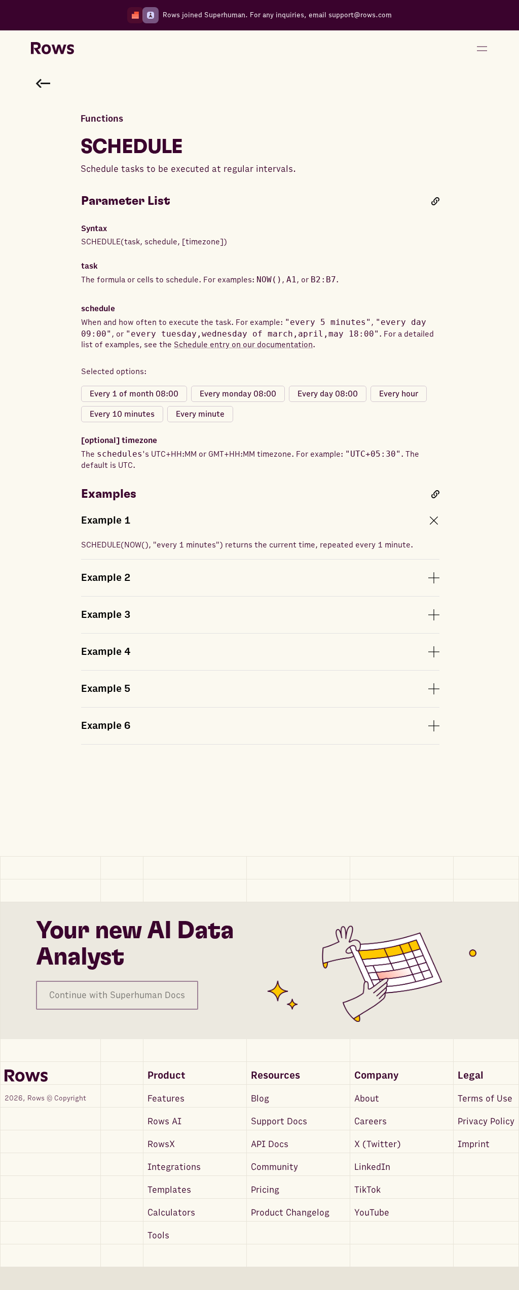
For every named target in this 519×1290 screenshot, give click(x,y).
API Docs (269, 1144)
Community (274, 1167)
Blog (260, 1098)
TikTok (367, 1190)
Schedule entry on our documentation (243, 345)
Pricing (265, 1190)
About (366, 1098)
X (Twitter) (377, 1144)
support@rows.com (360, 15)
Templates (169, 1190)
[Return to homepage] (52, 48)
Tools (158, 1235)
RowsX (161, 1144)
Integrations (174, 1167)
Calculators (171, 1212)
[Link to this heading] (435, 201)
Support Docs (279, 1121)
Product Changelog (290, 1212)
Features (165, 1098)
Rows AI (164, 1121)
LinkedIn (372, 1167)
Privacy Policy (486, 1121)
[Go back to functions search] (43, 83)
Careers (370, 1121)
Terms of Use (485, 1098)
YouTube (371, 1212)
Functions (102, 119)
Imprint (474, 1144)
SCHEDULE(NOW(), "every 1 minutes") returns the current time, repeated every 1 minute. (247, 545)
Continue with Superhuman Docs (117, 995)
